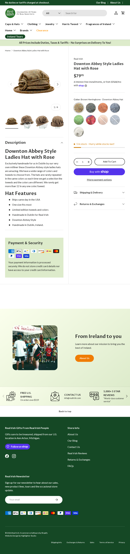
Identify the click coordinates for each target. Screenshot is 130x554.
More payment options (99, 179)
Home (7, 51)
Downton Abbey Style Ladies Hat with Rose (31, 51)
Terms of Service (106, 542)
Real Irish (78, 58)
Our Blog (101, 2)
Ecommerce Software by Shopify (34, 533)
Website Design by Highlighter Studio (20, 536)
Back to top (65, 411)
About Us (115, 2)
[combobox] (74, 13)
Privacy (122, 542)
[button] (123, 12)
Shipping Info (56, 542)
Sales (92, 542)
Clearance (42, 30)
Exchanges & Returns (76, 542)
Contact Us (74, 446)
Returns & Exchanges (79, 459)
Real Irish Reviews (77, 453)
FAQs (71, 465)
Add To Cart (109, 161)
